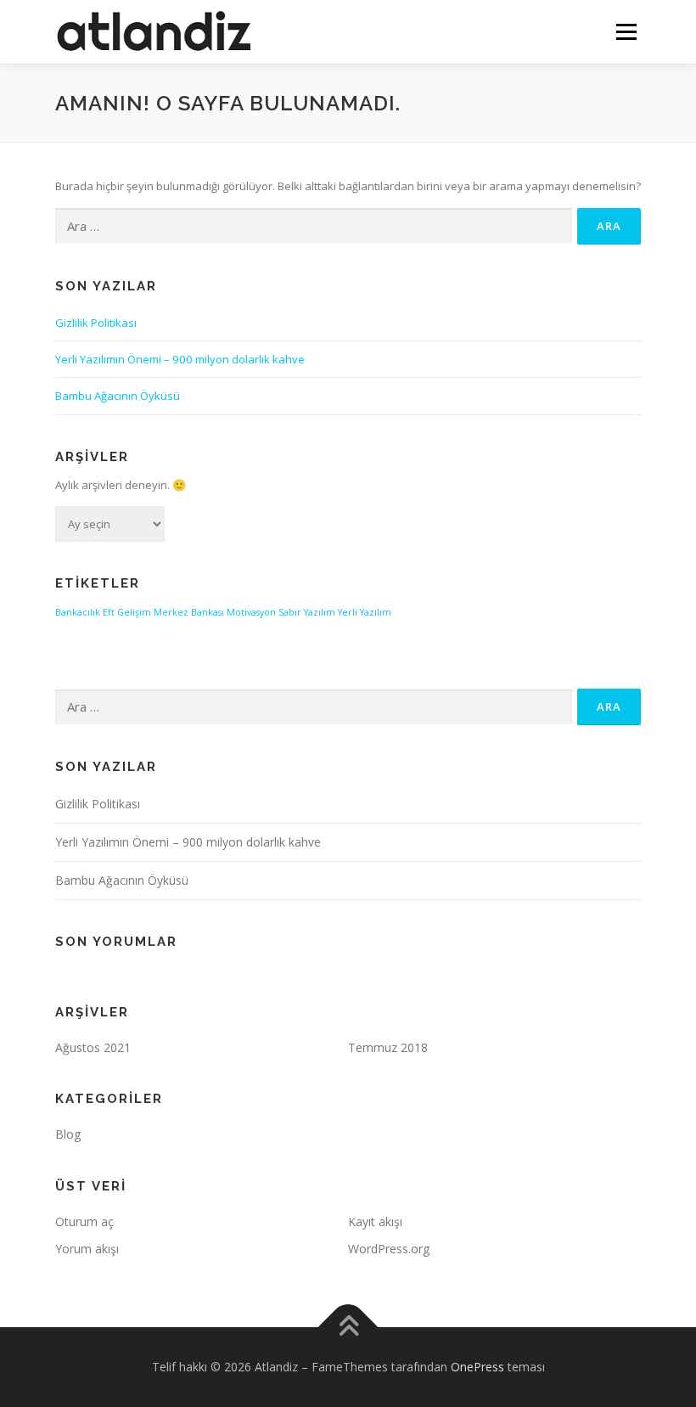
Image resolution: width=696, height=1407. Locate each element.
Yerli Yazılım (364, 612)
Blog (68, 1134)
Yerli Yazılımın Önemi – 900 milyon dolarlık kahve (180, 359)
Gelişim (134, 612)
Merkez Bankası (189, 612)
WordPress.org (388, 1249)
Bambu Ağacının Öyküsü (117, 395)
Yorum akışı (87, 1249)
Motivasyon (251, 612)
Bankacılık (77, 612)
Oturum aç (84, 1221)
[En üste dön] (348, 1327)
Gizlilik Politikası (96, 322)
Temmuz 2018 (388, 1047)
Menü (626, 31)
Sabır (289, 612)
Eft (109, 612)
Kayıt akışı (375, 1221)
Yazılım (319, 612)
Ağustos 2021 (93, 1047)
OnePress (477, 1367)
